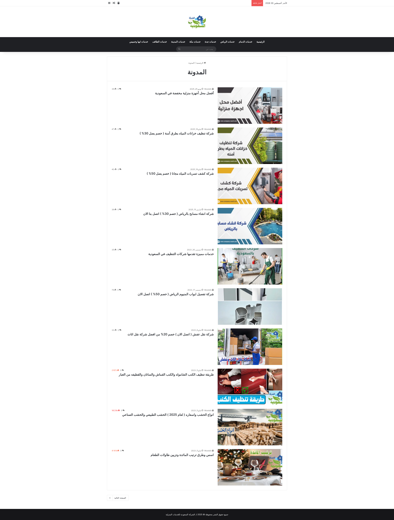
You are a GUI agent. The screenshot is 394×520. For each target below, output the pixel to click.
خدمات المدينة (178, 41)
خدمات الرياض (227, 41)
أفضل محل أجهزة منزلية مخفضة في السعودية (184, 93)
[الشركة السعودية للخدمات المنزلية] (197, 21)
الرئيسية (261, 41)
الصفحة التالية (120, 498)
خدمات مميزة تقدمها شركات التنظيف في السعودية (181, 254)
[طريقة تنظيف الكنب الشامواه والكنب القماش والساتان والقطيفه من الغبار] (250, 387)
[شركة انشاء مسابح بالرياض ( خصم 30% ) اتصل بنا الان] (250, 226)
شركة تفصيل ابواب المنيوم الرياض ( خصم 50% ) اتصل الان (176, 294)
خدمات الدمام (245, 41)
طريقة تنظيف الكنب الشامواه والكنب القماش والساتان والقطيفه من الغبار (166, 374)
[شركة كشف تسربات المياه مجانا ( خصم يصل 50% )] (250, 186)
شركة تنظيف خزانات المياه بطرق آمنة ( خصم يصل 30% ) (177, 133)
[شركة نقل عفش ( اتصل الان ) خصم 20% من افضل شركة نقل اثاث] (250, 346)
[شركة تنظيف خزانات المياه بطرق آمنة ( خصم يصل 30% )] (250, 145)
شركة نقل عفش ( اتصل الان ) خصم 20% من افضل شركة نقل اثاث (171, 334)
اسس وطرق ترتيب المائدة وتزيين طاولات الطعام (182, 455)
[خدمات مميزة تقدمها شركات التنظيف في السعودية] (250, 266)
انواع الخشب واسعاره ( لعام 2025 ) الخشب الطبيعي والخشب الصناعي (168, 415)
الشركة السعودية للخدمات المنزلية (180, 514)
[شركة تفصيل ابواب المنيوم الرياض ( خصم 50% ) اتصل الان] (250, 306)
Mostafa (207, 89)
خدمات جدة (210, 41)
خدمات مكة (195, 41)
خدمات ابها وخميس (138, 41)
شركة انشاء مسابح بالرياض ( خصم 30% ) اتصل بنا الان (178, 214)
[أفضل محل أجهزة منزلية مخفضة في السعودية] (250, 105)
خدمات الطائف (159, 41)
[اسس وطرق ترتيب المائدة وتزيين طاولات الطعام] (250, 467)
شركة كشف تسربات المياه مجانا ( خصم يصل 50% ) (180, 173)
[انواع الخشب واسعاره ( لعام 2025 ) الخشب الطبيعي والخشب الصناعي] (250, 427)
